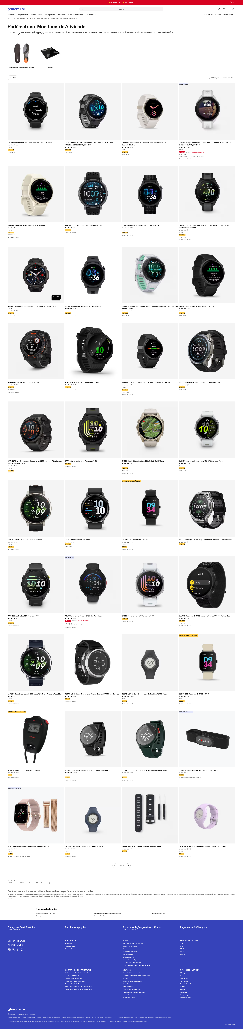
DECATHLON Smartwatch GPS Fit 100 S (137, 540)
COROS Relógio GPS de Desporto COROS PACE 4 (140, 225)
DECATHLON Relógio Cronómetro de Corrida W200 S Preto (144, 694)
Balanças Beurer (41, 916)
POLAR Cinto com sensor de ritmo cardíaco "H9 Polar (199, 770)
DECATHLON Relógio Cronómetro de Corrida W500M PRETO (87, 770)
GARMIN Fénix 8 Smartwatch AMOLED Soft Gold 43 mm (143, 461)
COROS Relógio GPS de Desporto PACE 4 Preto (83, 306)
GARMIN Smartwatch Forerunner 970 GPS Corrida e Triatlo (30, 143)
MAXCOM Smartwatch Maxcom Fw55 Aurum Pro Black (28, 846)
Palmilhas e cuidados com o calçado (21, 67)
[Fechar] (233, 2)
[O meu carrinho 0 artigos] (233, 9)
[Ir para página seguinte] (128, 865)
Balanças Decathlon (158, 913)
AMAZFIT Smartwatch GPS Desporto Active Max (83, 225)
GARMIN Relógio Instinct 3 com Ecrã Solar (23, 382)
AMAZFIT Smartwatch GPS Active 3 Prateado (25, 540)
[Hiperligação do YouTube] (13, 949)
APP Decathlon (208, 15)
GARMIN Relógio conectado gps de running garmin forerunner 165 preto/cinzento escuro (204, 226)
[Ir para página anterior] (114, 865)
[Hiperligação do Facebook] (9, 949)
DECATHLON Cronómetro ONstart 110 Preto (24, 770)
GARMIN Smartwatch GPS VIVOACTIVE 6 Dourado (26, 225)
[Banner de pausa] (230, 2)
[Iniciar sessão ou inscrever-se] (228, 9)
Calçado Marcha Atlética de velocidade (107, 913)
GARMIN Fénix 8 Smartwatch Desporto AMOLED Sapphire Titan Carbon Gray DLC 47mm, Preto (35, 462)
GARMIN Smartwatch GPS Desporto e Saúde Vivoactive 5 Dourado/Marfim (144, 144)
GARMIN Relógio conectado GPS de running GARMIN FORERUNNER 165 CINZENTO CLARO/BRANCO (206, 144)
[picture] (36, 111)
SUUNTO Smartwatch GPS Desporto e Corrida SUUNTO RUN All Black (205, 616)
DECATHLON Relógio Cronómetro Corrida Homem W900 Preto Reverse (92, 694)
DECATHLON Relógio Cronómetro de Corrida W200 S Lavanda (202, 846)
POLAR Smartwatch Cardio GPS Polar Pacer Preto (84, 616)
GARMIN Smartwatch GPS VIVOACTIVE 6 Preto (196, 306)
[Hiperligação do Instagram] (17, 949)
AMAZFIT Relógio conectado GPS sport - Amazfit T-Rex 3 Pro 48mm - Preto (34, 307)
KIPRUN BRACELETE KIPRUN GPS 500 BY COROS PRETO (142, 846)
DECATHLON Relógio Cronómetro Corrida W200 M (84, 846)
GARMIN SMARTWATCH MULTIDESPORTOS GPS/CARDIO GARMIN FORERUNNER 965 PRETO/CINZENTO (89, 144)
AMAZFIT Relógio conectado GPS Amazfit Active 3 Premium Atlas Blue (35, 694)
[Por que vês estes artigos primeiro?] (210, 78)
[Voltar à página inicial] (16, 9)
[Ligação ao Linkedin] (21, 949)
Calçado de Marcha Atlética (45, 913)
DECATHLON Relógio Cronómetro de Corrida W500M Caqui (144, 770)
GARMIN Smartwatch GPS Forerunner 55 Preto (82, 382)
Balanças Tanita (99, 916)
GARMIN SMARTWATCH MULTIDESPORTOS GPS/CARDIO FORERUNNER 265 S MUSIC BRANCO (150, 307)
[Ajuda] (224, 9)
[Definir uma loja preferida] (219, 9)
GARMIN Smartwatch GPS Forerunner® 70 (24, 616)
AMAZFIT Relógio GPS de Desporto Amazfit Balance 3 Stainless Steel (205, 540)
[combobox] (229, 78)
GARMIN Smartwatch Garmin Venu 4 (78, 540)
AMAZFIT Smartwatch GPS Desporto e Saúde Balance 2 (200, 382)
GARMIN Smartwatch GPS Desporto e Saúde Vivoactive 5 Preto (146, 382)
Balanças (50, 67)
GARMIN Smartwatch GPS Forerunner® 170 (81, 461)
